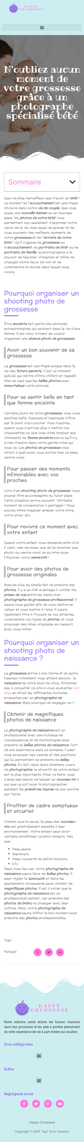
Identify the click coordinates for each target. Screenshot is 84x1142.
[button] (42, 27)
